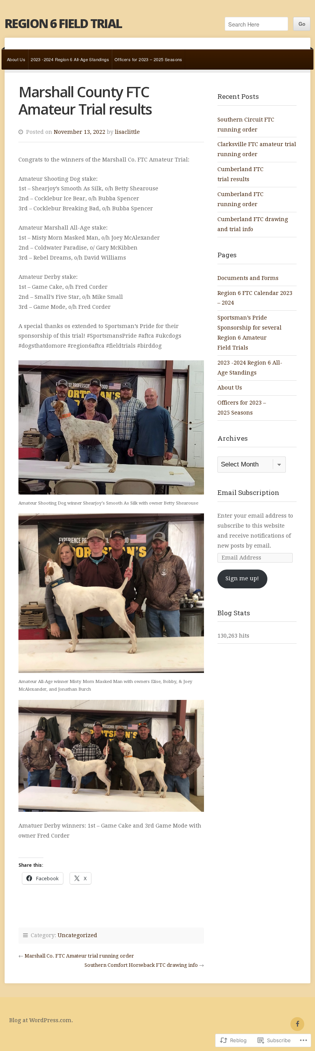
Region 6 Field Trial (63, 23)
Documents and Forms (248, 278)
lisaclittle (127, 132)
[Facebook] (297, 1024)
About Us (16, 59)
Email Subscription (248, 492)
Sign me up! (242, 578)
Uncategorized (77, 935)
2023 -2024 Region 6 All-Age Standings (70, 59)
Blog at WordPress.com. (41, 1020)
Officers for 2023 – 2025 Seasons (148, 59)
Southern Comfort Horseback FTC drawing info (141, 965)
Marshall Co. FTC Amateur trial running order (79, 956)
